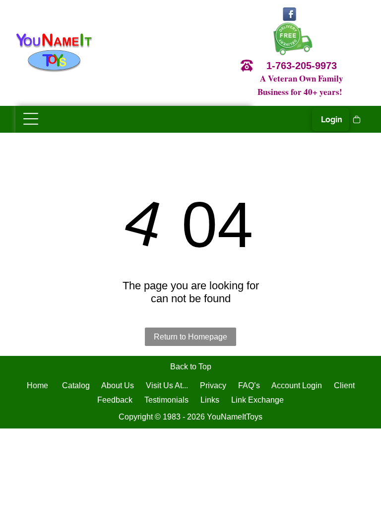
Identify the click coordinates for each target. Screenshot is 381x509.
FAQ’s (249, 385)
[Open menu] (30, 118)
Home (37, 385)
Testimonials (166, 400)
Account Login (296, 385)
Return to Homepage (190, 337)
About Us (117, 385)
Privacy (213, 385)
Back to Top (190, 366)
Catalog (76, 385)
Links (209, 400)
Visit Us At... (167, 385)
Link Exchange (257, 400)
